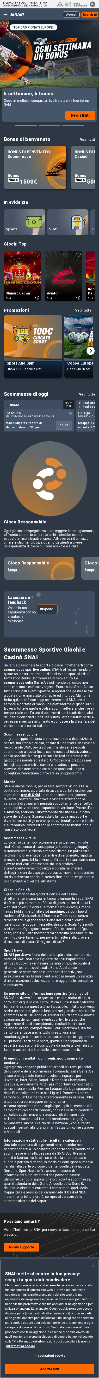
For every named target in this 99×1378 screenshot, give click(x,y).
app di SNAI (30, 795)
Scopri (13, 570)
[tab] (26, 125)
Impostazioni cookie (49, 1355)
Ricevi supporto (21, 1247)
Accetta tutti (49, 1369)
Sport (11, 229)
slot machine (53, 911)
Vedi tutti (87, 140)
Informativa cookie (20, 1346)
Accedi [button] (71, 14)
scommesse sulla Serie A (25, 682)
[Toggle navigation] (5, 14)
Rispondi (47, 609)
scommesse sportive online (27, 669)
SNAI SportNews (17, 955)
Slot (53, 229)
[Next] (90, 351)
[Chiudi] (93, 1266)
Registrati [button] (90, 14)
